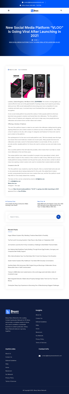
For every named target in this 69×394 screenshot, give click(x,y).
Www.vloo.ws (12, 183)
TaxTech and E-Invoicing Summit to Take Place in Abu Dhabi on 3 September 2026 (31, 240)
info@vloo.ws (40, 179)
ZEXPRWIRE (38, 101)
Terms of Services (41, 342)
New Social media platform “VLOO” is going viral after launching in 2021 (36, 189)
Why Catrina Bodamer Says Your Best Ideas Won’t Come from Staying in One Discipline (32, 256)
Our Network (39, 335)
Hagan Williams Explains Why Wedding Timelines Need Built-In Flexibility (28, 235)
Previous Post (16, 203)
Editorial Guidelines (41, 322)
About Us (38, 315)
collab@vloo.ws (15, 181)
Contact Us (39, 318)
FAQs (37, 325)
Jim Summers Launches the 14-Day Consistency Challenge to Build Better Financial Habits (32, 244)
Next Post (50, 204)
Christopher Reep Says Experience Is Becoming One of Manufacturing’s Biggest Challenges (33, 285)
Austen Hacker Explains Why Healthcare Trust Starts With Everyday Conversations (31, 260)
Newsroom (39, 332)
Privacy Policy (40, 339)
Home (35, 40)
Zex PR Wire (22, 191)
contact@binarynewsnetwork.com (52, 355)
